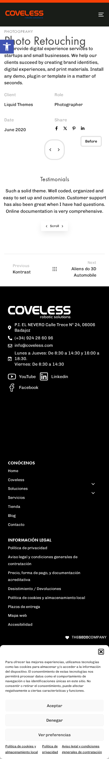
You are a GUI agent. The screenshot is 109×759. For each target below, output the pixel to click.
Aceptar (54, 705)
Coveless (16, 479)
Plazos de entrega (24, 606)
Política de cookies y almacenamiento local (46, 597)
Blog (12, 515)
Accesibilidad (20, 624)
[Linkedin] (83, 129)
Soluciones (18, 488)
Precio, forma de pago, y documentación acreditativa (44, 576)
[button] (7, 47)
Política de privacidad (27, 547)
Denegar (54, 720)
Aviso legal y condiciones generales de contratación (43, 560)
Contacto (16, 524)
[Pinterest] (74, 129)
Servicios (16, 497)
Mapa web (17, 615)
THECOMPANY (89, 637)
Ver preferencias (54, 735)
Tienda (14, 506)
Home (13, 470)
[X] (65, 129)
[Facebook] (56, 129)
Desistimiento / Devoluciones (34, 588)
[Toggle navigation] (87, 14)
